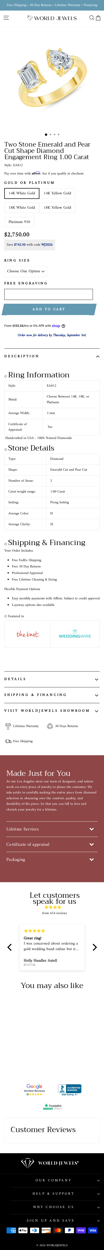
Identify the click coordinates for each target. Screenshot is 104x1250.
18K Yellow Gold (57, 207)
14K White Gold (22, 193)
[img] (55, 907)
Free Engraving (26, 283)
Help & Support (54, 1194)
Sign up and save (51, 1221)
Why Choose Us (53, 1207)
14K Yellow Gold (57, 193)
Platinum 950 (19, 222)
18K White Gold (22, 207)
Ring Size (17, 260)
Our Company (54, 1180)
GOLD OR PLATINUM (29, 183)
